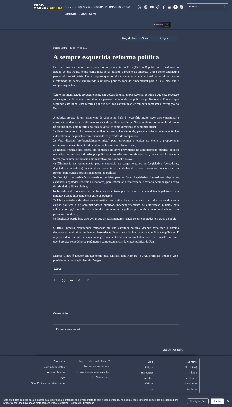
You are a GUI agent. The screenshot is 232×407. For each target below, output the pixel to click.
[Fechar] (228, 401)
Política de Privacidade (82, 402)
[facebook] (164, 7)
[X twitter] (140, 7)
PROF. (39, 5)
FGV (62, 377)
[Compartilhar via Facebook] (54, 280)
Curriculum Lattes (54, 366)
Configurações (198, 401)
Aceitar (217, 401)
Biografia (59, 361)
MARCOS (41, 8)
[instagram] (146, 7)
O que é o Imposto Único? (93, 361)
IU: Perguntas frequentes (95, 366)
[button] (162, 25)
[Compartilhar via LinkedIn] (71, 280)
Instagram (191, 383)
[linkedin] (169, 7)
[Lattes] (181, 7)
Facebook (191, 378)
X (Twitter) (191, 367)
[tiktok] (158, 7)
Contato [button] (192, 361)
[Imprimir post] (88, 280)
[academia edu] (175, 7)
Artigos (57, 268)
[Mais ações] (177, 48)
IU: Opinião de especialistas (93, 371)
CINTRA (56, 8)
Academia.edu (56, 372)
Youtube (192, 389)
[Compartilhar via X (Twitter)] (63, 280)
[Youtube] (152, 7)
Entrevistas (147, 372)
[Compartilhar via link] (79, 280)
